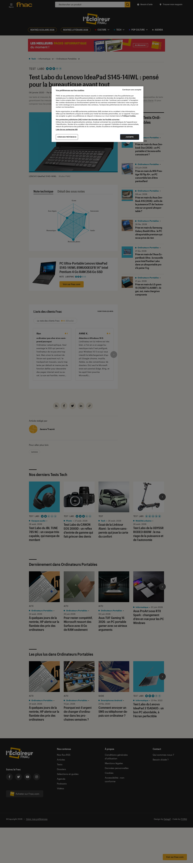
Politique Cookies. (129, 116)
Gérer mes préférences (66, 137)
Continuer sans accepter (131, 90)
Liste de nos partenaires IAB (67, 130)
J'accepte (130, 137)
